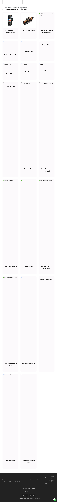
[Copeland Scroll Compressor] (10, 25)
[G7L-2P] (46, 71)
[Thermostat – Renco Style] (28, 421)
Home (16, 479)
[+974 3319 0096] (46, 481)
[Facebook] (23, 495)
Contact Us (17, 481)
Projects (38, 479)
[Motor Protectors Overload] (46, 129)
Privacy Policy (24, 488)
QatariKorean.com (24, 498)
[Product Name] (28, 226)
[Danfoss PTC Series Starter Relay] (46, 25)
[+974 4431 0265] (46, 477)
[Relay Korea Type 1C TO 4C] (10, 324)
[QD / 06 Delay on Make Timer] (46, 226)
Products (32, 479)
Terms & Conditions (31, 488)
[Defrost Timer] (28, 51)
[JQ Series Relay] (28, 129)
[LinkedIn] (30, 495)
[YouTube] (33, 495)
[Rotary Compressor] (46, 324)
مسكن (4, 7)
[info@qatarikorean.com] (46, 484)
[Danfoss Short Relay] (10, 51)
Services (27, 479)
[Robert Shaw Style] (28, 324)
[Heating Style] (10, 129)
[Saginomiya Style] (10, 421)
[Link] (13, 2)
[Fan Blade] (28, 71)
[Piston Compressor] (10, 226)
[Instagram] (26, 495)
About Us (21, 479)
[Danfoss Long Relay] (28, 25)
